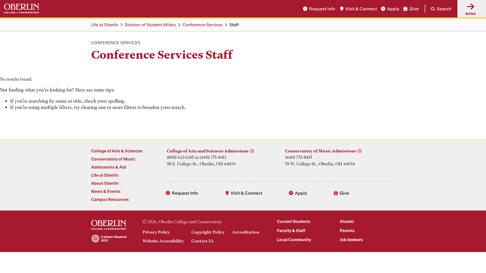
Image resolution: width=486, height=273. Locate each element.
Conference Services (203, 24)
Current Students (293, 221)
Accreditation (245, 232)
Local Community (294, 239)
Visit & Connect (361, 8)
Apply (393, 8)
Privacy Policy (156, 232)
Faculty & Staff (291, 230)
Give (414, 8)
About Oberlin (105, 183)
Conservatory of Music (113, 158)
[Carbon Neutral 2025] (108, 238)
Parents (347, 230)
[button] (438, 8)
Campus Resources (110, 199)
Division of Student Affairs (150, 24)
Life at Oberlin (104, 24)
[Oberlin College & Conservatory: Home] (21, 9)
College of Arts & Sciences (117, 150)
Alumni (347, 221)
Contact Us (202, 240)
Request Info (322, 8)
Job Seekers (351, 239)
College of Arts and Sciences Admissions (208, 150)
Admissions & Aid (108, 167)
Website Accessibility (163, 240)
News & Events (105, 191)
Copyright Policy (208, 232)
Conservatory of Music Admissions (320, 150)
